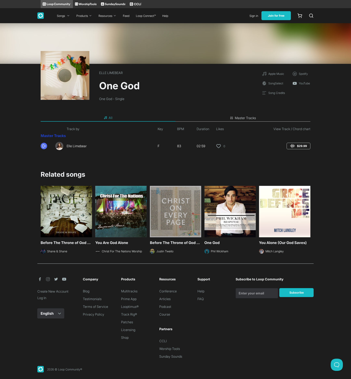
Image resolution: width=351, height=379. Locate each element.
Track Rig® (129, 314)
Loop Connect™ (146, 15)
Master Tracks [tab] (245, 118)
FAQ (200, 299)
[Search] (311, 15)
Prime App (128, 299)
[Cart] (299, 15)
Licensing (128, 330)
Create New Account (52, 291)
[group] (298, 146)
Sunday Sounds (170, 356)
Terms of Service (95, 307)
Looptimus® (130, 307)
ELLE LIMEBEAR (111, 73)
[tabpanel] (175, 139)
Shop (125, 337)
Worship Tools (169, 349)
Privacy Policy (93, 314)
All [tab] (111, 118)
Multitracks (129, 291)
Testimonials (92, 299)
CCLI (163, 341)
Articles (165, 299)
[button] (46, 146)
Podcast (165, 307)
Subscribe (296, 292)
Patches (127, 322)
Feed (126, 15)
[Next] (308, 211)
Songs (61, 15)
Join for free (276, 15)
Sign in (253, 15)
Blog (86, 291)
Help (165, 15)
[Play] (44, 146)
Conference (168, 291)
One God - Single (111, 99)
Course (164, 314)
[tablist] (175, 118)
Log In (41, 298)
